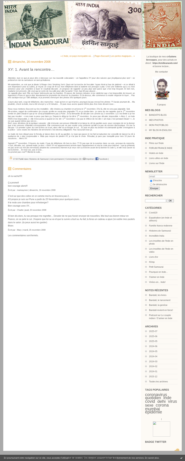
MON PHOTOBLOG (158, 125)
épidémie (153, 412)
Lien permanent (57, 159)
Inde (167, 397)
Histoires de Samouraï (160, 231)
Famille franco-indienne (160, 225)
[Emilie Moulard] (161, 436)
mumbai (152, 409)
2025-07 (153, 331)
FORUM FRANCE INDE (160, 148)
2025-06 (153, 336)
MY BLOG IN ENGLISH (160, 130)
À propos (161, 104)
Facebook (103, 159)
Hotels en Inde (156, 153)
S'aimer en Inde (156, 277)
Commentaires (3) (73, 159)
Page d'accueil (102, 56)
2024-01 (153, 371)
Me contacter (161, 72)
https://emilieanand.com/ (165, 63)
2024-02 (153, 366)
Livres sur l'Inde (156, 163)
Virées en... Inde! (157, 282)
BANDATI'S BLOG (158, 115)
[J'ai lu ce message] (181, 457)
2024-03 (153, 361)
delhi (161, 401)
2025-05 (153, 341)
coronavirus (156, 394)
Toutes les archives (158, 381)
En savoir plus (152, 458)
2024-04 (153, 356)
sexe (149, 405)
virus (172, 401)
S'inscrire (157, 180)
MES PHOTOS (156, 120)
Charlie (20, 210)
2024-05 (153, 351)
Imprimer (90, 159)
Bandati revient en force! (161, 310)
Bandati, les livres (157, 295)
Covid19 (153, 212)
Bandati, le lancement (159, 300)
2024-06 (153, 346)
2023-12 (153, 376)
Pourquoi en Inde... (158, 272)
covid (150, 401)
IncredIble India (156, 236)
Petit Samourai (156, 267)
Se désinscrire (160, 184)
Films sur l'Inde (156, 143)
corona (162, 405)
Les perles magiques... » (123, 56)
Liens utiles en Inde (158, 158)
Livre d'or (153, 257)
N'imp (152, 262)
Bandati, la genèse (158, 305)
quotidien (153, 398)
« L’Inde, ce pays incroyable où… (77, 56)
